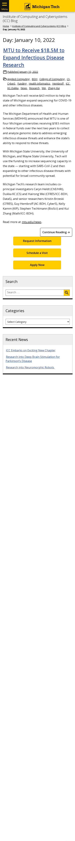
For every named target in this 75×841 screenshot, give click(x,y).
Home (6, 26)
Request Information (37, 241)
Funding (22, 83)
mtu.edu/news (31, 222)
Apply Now (37, 265)
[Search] (67, 293)
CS (68, 79)
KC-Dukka (12, 88)
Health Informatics (39, 83)
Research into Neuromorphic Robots (30, 367)
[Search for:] (35, 293)
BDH (34, 79)
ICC (68, 83)
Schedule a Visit (37, 253)
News (24, 88)
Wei (44, 88)
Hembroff (58, 83)
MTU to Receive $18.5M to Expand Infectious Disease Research (34, 57)
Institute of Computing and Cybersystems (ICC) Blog (35, 19)
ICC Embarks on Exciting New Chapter (30, 350)
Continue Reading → (56, 232)
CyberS (11, 83)
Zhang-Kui (54, 88)
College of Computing (52, 79)
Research (34, 88)
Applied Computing (18, 79)
